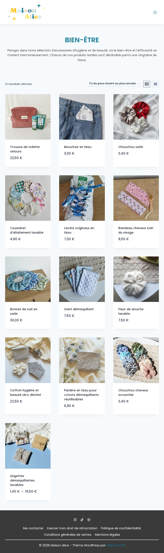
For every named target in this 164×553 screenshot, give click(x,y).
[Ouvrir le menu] (155, 12)
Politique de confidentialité (121, 528)
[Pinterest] (89, 520)
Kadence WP (115, 545)
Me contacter (33, 528)
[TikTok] (82, 520)
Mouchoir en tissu (77, 147)
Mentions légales (107, 535)
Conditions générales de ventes (67, 535)
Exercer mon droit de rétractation (72, 528)
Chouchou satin (130, 147)
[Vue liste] (155, 84)
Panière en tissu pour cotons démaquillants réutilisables (81, 394)
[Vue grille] (146, 84)
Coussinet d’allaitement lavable (26, 230)
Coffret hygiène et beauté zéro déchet (25, 392)
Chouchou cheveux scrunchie (133, 392)
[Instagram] (75, 520)
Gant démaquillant (79, 309)
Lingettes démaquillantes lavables (22, 480)
